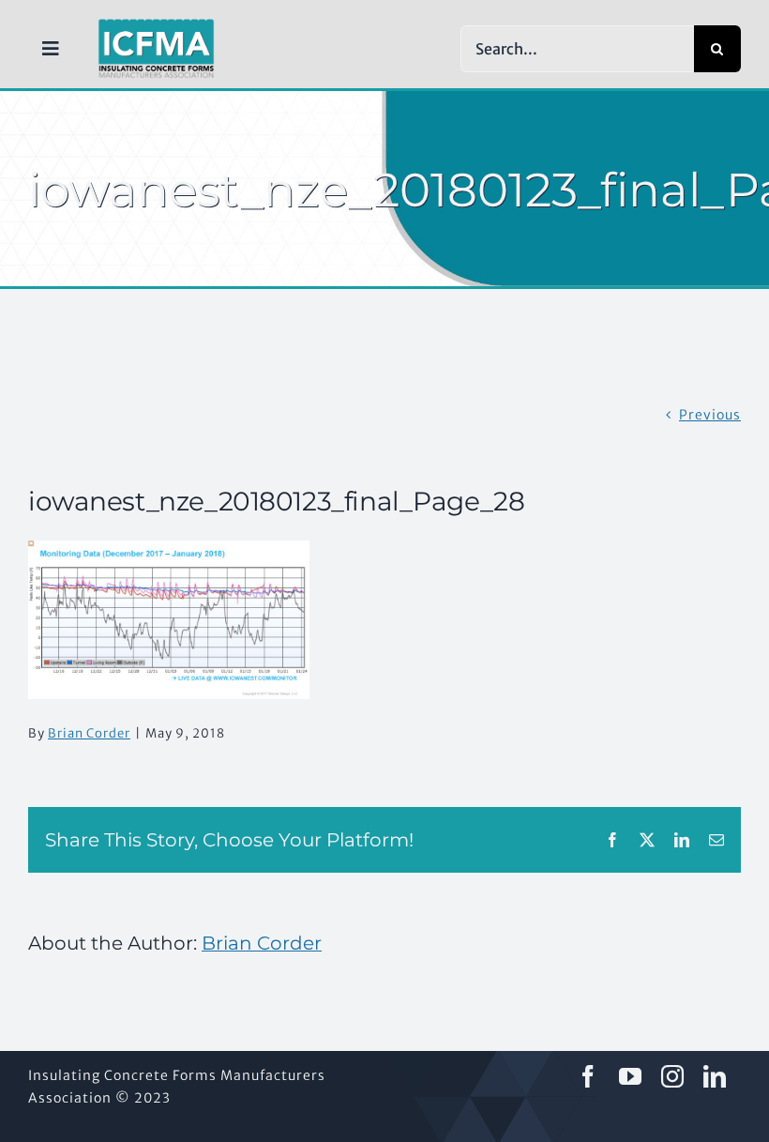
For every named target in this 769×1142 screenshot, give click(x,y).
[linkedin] (715, 1076)
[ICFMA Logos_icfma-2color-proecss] (156, 25)
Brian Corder (89, 733)
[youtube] (630, 1076)
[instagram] (673, 1076)
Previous (710, 414)
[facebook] (588, 1076)
